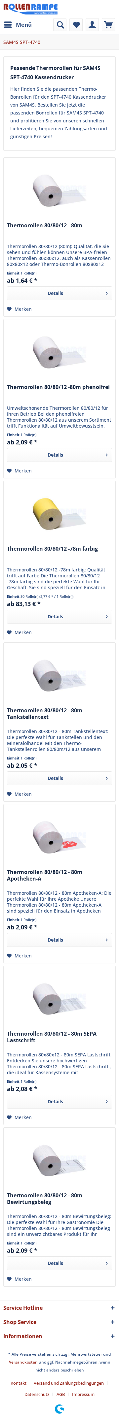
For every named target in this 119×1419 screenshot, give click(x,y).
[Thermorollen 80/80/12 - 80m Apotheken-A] (59, 837)
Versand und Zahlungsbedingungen (69, 1383)
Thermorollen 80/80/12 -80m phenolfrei (58, 387)
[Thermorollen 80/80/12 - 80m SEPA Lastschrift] (59, 999)
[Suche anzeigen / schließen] (59, 24)
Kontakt (18, 1383)
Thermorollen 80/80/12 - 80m (44, 225)
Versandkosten (23, 1362)
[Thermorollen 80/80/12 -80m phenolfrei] (59, 352)
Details (55, 293)
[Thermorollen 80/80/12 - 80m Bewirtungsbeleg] (59, 1160)
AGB (61, 1394)
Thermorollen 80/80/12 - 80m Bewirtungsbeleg (44, 1199)
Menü (24, 24)
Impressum (83, 1394)
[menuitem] (17, 24)
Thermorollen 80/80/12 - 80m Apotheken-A (44, 875)
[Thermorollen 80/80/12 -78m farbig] (59, 514)
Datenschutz (36, 1394)
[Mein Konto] (92, 24)
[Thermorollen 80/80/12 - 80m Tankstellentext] (59, 675)
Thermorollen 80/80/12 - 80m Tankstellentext (44, 714)
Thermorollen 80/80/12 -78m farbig (52, 548)
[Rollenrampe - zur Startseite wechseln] (30, 9)
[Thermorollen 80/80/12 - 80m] (59, 190)
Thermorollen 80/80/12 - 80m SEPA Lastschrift (52, 1037)
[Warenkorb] (108, 24)
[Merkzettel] (76, 24)
